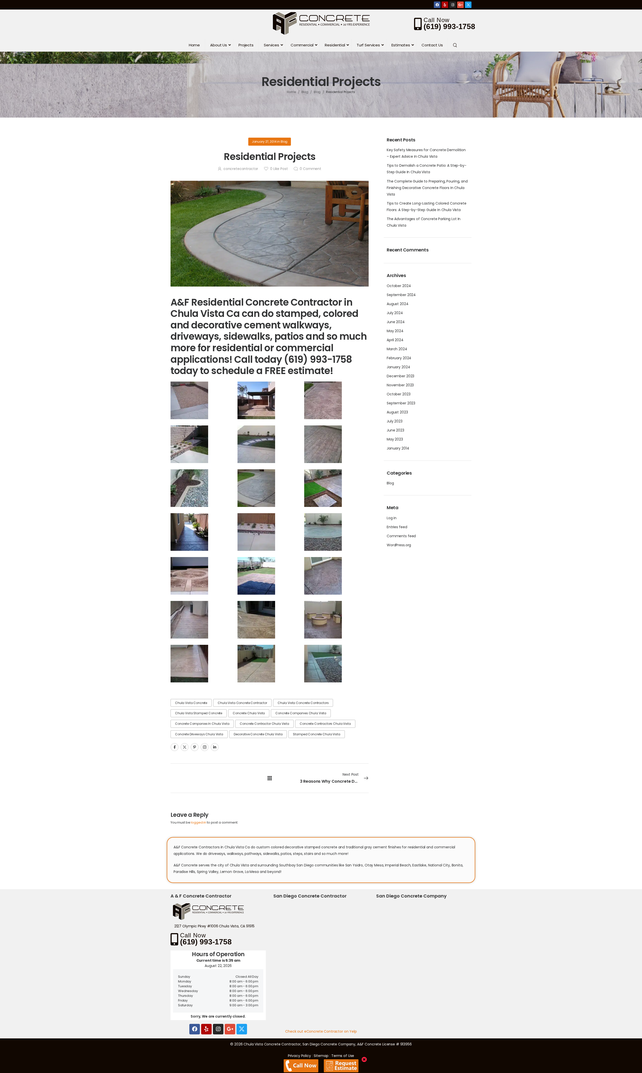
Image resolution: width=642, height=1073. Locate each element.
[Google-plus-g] (460, 5)
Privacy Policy (299, 1055)
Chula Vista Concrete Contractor (242, 703)
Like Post (279, 168)
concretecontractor (240, 168)
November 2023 (400, 385)
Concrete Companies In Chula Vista (202, 724)
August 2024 (397, 303)
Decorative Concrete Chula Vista (258, 734)
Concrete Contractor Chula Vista (264, 724)
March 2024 (397, 348)
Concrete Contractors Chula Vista (325, 724)
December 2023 (400, 376)
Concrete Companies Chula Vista (300, 713)
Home (291, 92)
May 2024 (395, 330)
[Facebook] (437, 5)
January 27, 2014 (264, 141)
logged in (198, 822)
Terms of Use (342, 1055)
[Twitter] (468, 5)
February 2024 (399, 358)
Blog (304, 92)
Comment (310, 168)
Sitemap (321, 1055)
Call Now (436, 20)
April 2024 (395, 339)
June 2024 (396, 321)
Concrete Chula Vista (249, 713)
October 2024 (399, 285)
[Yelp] (445, 5)
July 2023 (395, 421)
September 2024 (401, 294)
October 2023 (398, 394)
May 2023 (395, 439)
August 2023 (397, 412)
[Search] (455, 45)
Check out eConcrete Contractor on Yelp (321, 1031)
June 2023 (395, 430)
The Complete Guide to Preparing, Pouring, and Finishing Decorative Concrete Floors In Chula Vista (427, 188)
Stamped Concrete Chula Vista (316, 734)
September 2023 (401, 403)
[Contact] (419, 24)
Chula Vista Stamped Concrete (198, 713)
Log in (391, 517)
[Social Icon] (175, 747)
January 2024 (398, 367)
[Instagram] (452, 5)
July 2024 (395, 312)
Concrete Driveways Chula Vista (199, 734)
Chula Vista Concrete (191, 703)
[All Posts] (269, 778)
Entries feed (397, 526)
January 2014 (398, 448)
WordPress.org (399, 545)
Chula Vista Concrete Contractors (303, 703)
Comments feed (401, 536)
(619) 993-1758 (449, 27)
